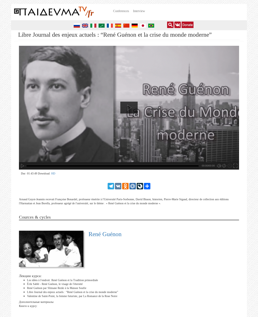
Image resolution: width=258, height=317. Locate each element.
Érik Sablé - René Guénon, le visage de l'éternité (55, 284)
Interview (139, 11)
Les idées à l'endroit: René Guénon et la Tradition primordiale (62, 280)
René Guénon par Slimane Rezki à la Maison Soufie (56, 288)
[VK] (118, 185)
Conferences (121, 11)
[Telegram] (111, 185)
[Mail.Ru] (132, 185)
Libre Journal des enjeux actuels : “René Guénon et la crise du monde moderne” (72, 292)
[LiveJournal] (140, 185)
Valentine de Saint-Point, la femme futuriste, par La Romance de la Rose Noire (72, 296)
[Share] (147, 185)
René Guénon (105, 234)
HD (53, 173)
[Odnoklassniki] (125, 185)
